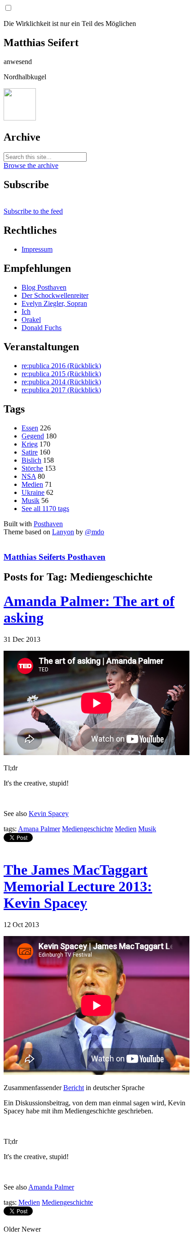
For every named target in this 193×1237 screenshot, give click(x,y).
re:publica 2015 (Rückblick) (61, 374)
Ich (26, 311)
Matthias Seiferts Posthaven (54, 557)
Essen (30, 428)
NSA (29, 476)
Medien (32, 484)
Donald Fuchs (41, 327)
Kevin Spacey (49, 813)
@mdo (94, 532)
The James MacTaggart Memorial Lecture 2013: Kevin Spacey (78, 886)
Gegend (33, 436)
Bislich (31, 460)
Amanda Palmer (51, 1187)
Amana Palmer (39, 829)
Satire (30, 452)
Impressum (37, 249)
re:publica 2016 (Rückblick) (61, 365)
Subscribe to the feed (33, 211)
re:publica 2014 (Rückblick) (61, 382)
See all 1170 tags (45, 508)
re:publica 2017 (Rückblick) (61, 390)
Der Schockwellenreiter (55, 295)
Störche (32, 468)
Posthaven (48, 524)
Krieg (30, 444)
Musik (30, 500)
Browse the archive (31, 165)
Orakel (31, 319)
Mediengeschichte (87, 829)
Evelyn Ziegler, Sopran (54, 303)
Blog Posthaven (44, 287)
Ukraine (33, 492)
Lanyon (63, 532)
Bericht (73, 1087)
